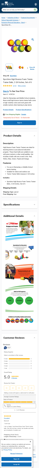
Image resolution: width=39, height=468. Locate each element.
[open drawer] (2, 4)
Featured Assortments (28, 18)
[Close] (30, 442)
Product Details (8, 110)
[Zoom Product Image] (33, 39)
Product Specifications (23, 110)
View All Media (32, 68)
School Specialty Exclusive (10, 20)
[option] (9, 71)
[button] (35, 4)
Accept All (16, 464)
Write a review (22, 85)
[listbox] (15, 71)
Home (3, 18)
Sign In (6, 91)
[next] (27, 68)
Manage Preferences (16, 453)
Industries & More (13, 18)
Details (23, 114)
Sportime (13, 76)
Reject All (16, 459)
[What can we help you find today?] (35, 9)
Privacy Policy (8, 450)
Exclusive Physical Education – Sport (13, 22)
